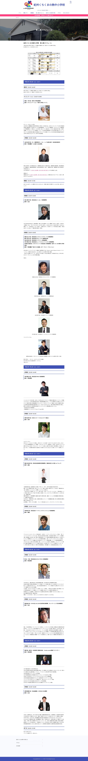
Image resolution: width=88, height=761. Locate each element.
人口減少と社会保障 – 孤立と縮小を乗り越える (39, 170)
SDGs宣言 (18, 745)
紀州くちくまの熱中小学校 (49, 4)
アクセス (17, 742)
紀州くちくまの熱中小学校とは (22, 739)
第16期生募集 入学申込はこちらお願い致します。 (44, 15)
